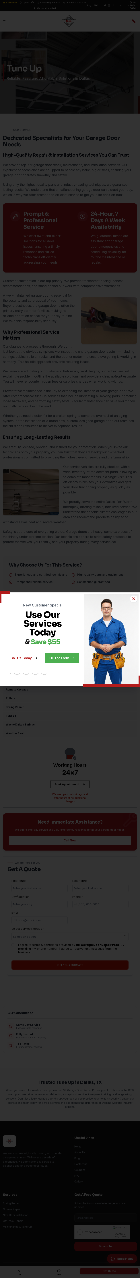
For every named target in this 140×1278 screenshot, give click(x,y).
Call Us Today (21, 658)
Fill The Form (59, 658)
